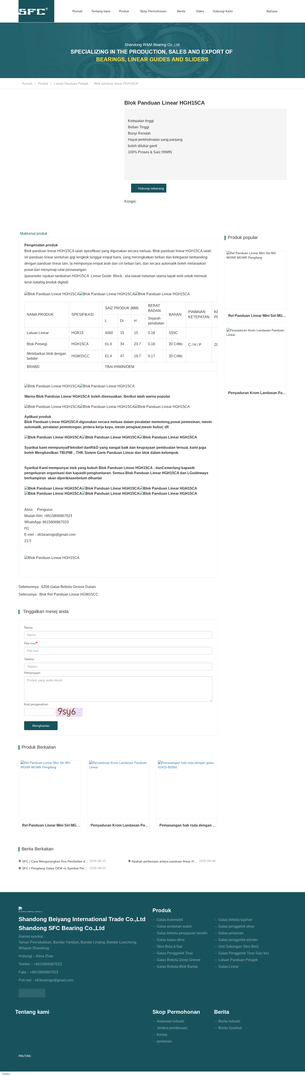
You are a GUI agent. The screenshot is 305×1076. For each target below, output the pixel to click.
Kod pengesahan (36, 704)
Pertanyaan (32, 673)
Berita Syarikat (230, 1028)
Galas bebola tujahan (235, 920)
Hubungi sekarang (150, 188)
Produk (43, 83)
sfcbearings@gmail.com (54, 980)
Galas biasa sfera (170, 940)
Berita (221, 1012)
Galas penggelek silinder (238, 940)
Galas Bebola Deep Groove (179, 960)
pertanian (164, 1041)
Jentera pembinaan (172, 1028)
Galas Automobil (170, 920)
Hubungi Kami (223, 11)
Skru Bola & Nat (169, 946)
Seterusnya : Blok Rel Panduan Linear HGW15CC (58, 594)
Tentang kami (100, 11)
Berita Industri (229, 1021)
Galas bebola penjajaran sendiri (182, 933)
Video (200, 11)
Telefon (29, 659)
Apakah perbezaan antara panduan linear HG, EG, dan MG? (165, 861)
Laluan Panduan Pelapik (71, 83)
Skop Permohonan (176, 1012)
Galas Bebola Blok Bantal (177, 966)
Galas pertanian (231, 933)
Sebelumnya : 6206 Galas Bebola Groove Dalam (57, 587)
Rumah (77, 11)
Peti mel (30, 643)
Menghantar (41, 725)
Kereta (162, 1035)
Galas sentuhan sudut (174, 926)
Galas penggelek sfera (236, 926)
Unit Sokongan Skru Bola (238, 946)
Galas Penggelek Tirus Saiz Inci (243, 953)
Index (6, 1074)
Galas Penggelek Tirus (175, 953)
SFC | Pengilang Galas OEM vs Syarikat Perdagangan (55, 868)
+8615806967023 (48, 964)
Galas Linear (228, 966)
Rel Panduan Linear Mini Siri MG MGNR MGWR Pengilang (51, 825)
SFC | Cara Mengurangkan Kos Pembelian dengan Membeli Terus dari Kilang (55, 861)
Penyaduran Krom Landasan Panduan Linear (120, 825)
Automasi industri (170, 1021)
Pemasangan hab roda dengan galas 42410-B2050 (188, 825)
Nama (28, 627)
